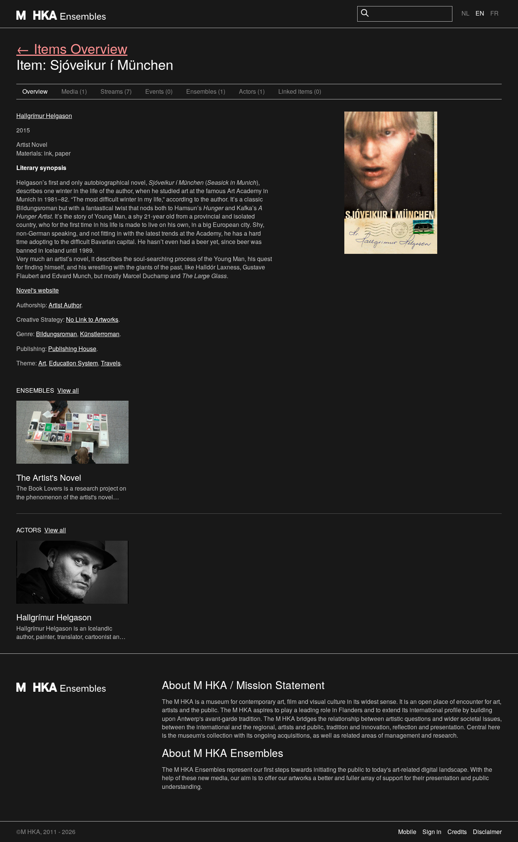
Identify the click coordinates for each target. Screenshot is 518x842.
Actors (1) (252, 91)
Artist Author (65, 305)
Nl (465, 13)
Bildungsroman (56, 333)
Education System (73, 363)
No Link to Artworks (92, 319)
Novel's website (37, 290)
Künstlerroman (99, 333)
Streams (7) (116, 91)
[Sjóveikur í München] (390, 184)
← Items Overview (71, 48)
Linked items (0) (299, 91)
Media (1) (74, 91)
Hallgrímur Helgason (44, 115)
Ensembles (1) (205, 91)
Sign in (431, 831)
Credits (457, 831)
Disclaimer (487, 831)
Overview (35, 91)
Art (42, 363)
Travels (111, 363)
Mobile (407, 831)
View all (68, 390)
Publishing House (72, 348)
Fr (494, 13)
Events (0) (159, 91)
